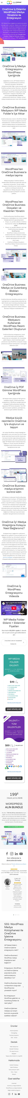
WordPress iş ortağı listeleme (14, 1088)
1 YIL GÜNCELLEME (12, 687)
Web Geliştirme (14, 1046)
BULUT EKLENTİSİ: (10, 764)
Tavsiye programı (14, 1035)
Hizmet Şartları (14, 1030)
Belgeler (14, 1053)
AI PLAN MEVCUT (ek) (13, 695)
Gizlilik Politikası (14, 1065)
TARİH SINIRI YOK (12, 692)
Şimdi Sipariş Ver (14, 709)
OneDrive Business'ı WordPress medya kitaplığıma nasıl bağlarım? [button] (11, 959)
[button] (2, 2)
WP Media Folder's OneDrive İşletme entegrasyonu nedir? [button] (11, 947)
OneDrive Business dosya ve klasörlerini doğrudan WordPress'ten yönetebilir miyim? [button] (13, 986)
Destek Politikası (14, 1049)
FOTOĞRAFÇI (9, 762)
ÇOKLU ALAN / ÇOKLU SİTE (14, 685)
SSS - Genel (14, 1037)
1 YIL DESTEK (11, 689)
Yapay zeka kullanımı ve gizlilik (14, 1056)
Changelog (14, 1033)
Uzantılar (14, 1083)
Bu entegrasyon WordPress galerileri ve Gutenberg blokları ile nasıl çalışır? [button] (12, 999)
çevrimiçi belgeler (7, 557)
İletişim (14, 1074)
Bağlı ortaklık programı (14, 1090)
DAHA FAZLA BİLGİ (13, 826)
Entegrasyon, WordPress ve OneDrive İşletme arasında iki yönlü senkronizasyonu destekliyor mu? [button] (12, 973)
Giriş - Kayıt (14, 1072)
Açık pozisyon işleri (14, 1069)
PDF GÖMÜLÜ (11, 694)
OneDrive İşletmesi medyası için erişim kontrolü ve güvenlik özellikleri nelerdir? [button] (11, 1012)
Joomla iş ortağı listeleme (14, 1085)
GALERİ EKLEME (12, 697)
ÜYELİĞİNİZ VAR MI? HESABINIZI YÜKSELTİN (13, 642)
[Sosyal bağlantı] (9, 1094)
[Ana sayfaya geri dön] (14, 2)
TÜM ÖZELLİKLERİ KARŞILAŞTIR (14, 702)
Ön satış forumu (14, 1051)
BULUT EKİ (10, 699)
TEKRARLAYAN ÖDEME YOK (14, 690)
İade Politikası (14, 1067)
